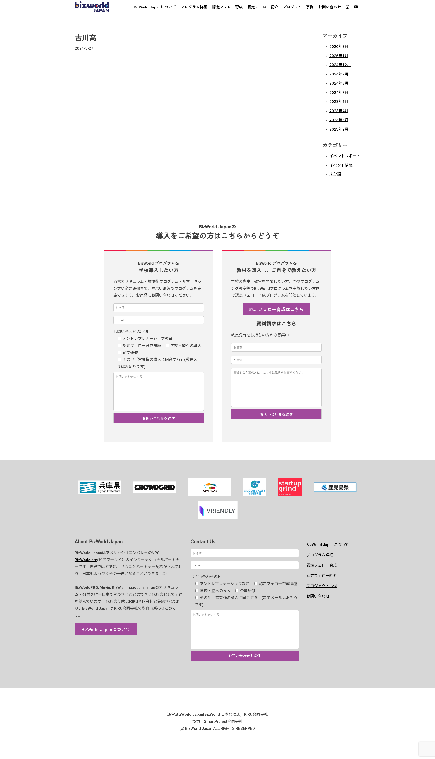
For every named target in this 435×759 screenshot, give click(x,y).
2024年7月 (338, 92)
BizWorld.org (86, 560)
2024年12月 (340, 65)
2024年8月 (338, 83)
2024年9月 (338, 74)
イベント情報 (341, 165)
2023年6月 (338, 101)
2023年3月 (338, 120)
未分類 (335, 174)
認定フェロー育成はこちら (276, 309)
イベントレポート (344, 156)
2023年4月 (338, 111)
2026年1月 (338, 55)
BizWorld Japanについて (105, 629)
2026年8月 (338, 46)
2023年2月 (338, 129)
